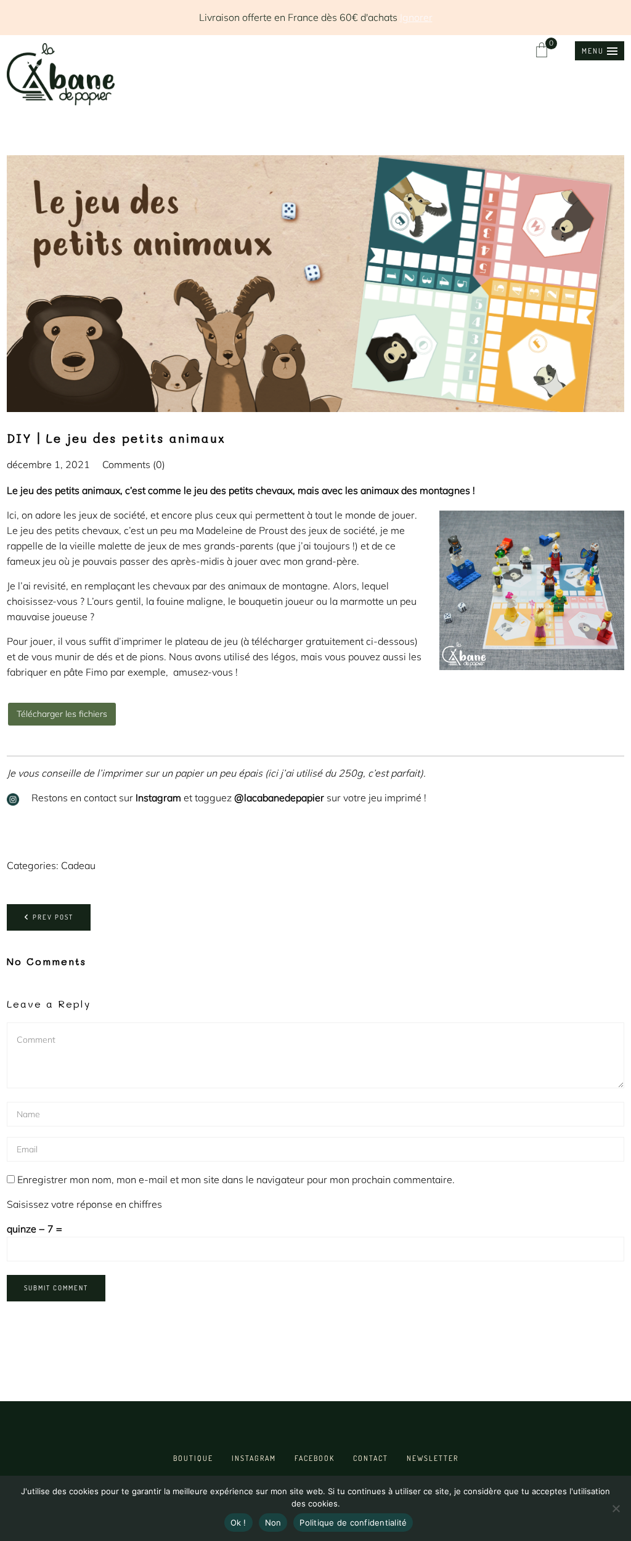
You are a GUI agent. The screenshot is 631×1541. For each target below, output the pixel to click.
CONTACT (370, 1458)
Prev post (53, 917)
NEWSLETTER (432, 1458)
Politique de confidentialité (353, 1522)
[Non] (615, 1508)
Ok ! (238, 1522)
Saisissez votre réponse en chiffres (84, 1204)
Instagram (158, 797)
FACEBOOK (315, 1458)
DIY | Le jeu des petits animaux (116, 438)
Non (273, 1522)
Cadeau (78, 865)
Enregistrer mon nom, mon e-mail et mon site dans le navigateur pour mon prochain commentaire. (236, 1179)
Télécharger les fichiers (62, 713)
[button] (599, 50)
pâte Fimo (85, 672)
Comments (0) (133, 464)
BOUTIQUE (193, 1458)
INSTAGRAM (254, 1458)
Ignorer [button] (416, 17)
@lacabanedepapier (279, 797)
